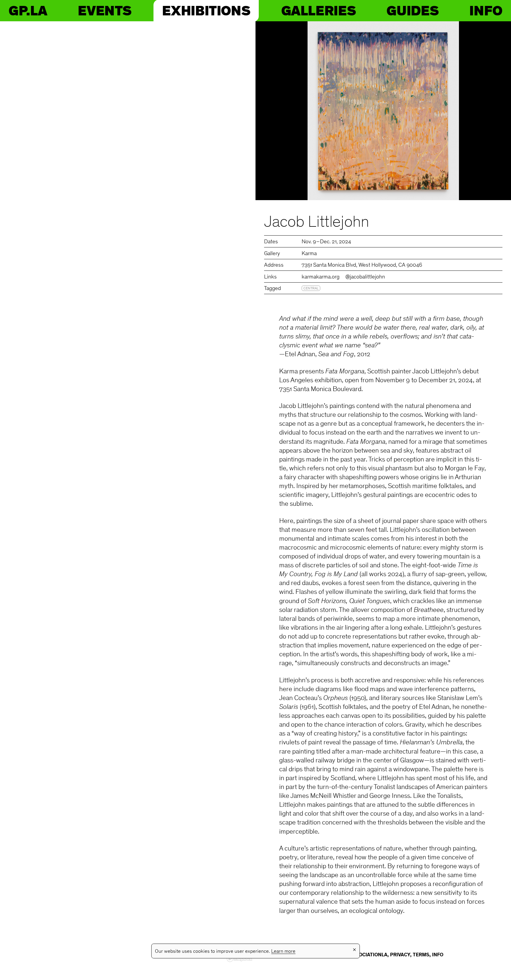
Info (485, 10)
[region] (128, 492)
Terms (421, 955)
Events (104, 10)
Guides (413, 10)
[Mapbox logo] (240, 958)
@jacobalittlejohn (365, 277)
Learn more (283, 951)
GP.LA (28, 10)
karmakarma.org (320, 277)
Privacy (400, 955)
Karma (309, 254)
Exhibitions (206, 10)
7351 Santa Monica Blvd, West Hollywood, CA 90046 (362, 265)
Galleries (318, 10)
